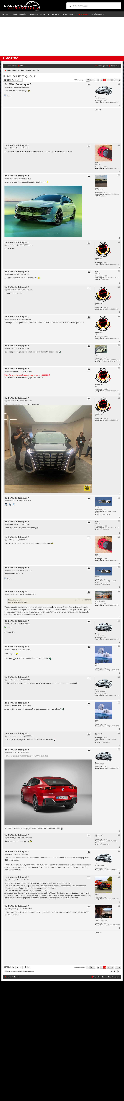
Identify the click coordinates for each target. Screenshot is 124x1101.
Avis (56, 14)
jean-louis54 (100, 601)
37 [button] (116, 80)
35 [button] (112, 80)
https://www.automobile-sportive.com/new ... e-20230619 (27, 375)
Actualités (20, 14)
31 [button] (98, 80)
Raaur (97, 354)
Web (96, 96)
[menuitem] (20, 66)
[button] (87, 80)
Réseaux (97, 14)
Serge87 (98, 507)
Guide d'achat (39, 14)
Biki (96, 163)
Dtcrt (97, 664)
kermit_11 (98, 733)
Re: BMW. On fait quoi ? (17, 84)
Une (6, 14)
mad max (98, 258)
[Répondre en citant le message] (88, 84)
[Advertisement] (62, 36)
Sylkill (97, 272)
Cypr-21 (98, 188)
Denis (97, 894)
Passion (68, 14)
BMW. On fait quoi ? (19, 76)
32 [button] (101, 80)
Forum (83, 14)
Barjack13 (98, 919)
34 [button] (108, 80)
